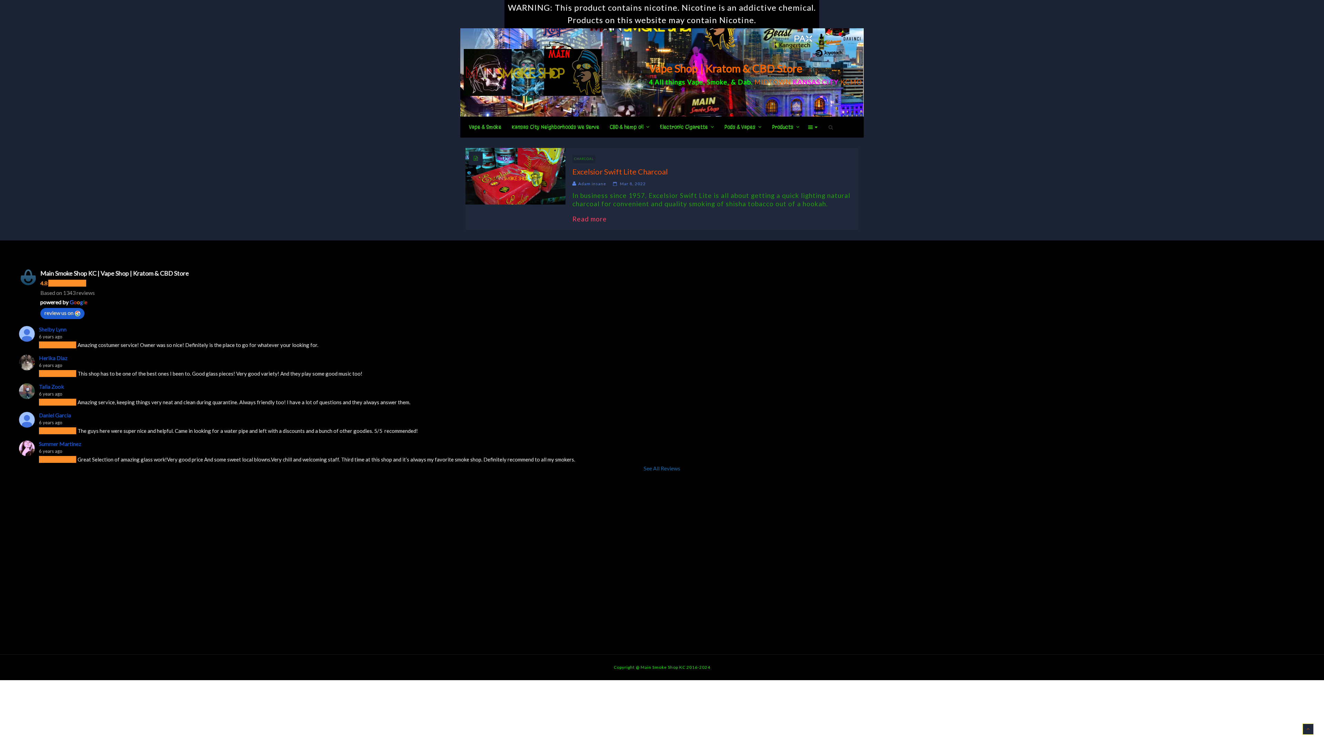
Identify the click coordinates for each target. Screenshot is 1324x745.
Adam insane (592, 183)
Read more (593, 219)
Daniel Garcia (55, 415)
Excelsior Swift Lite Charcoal (620, 171)
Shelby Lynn (53, 329)
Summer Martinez (60, 443)
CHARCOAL (584, 159)
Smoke (717, 82)
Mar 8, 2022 (633, 183)
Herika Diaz (53, 358)
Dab (744, 82)
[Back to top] (1308, 729)
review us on (58, 312)
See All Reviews (662, 468)
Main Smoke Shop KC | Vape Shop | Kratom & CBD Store (114, 273)
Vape (695, 82)
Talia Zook (51, 386)
